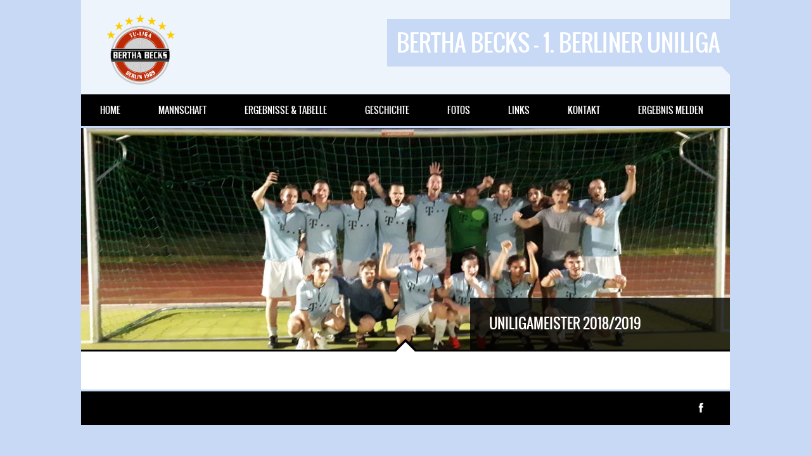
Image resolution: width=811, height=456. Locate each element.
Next (138, 331)
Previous (100, 331)
